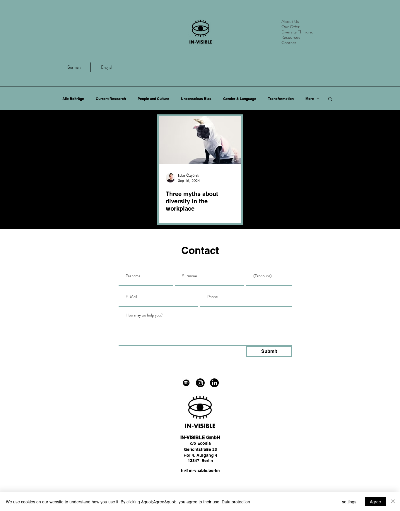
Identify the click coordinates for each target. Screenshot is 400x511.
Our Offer (290, 26)
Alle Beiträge (73, 99)
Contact (288, 42)
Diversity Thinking (297, 32)
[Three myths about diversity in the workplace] (200, 140)
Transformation (281, 99)
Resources (290, 37)
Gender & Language (239, 99)
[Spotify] (186, 382)
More (309, 99)
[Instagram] (200, 382)
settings (349, 502)
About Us (290, 21)
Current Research (111, 99)
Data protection (236, 502)
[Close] (392, 501)
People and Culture (153, 99)
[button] (330, 99)
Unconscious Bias (196, 99)
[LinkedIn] (214, 382)
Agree (375, 502)
